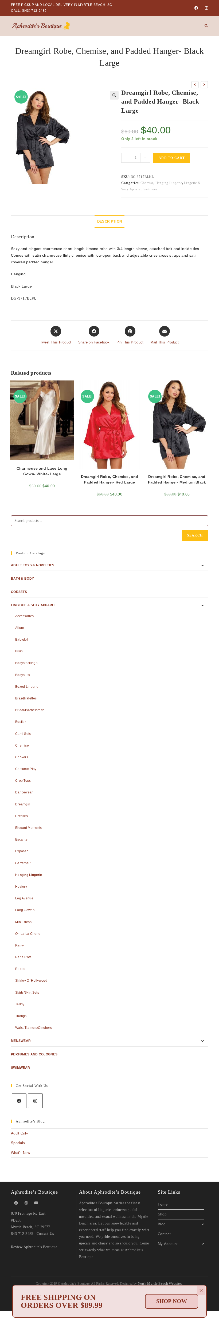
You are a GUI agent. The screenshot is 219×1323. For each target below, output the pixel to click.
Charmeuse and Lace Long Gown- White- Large (42, 471)
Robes (20, 969)
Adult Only (19, 1133)
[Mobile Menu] (204, 26)
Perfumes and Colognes (34, 1054)
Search (195, 535)
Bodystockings (26, 663)
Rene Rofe (23, 957)
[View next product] (204, 84)
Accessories (24, 616)
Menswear (21, 1041)
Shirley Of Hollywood (31, 980)
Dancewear (24, 792)
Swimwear (151, 189)
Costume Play (26, 769)
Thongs (21, 1016)
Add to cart (172, 158)
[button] (114, 95)
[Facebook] (196, 8)
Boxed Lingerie (26, 687)
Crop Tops (23, 781)
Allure (19, 628)
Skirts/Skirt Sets (27, 992)
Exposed (22, 851)
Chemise (147, 183)
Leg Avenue (24, 898)
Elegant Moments (28, 828)
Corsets (19, 592)
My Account (168, 1244)
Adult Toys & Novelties (32, 565)
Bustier (20, 722)
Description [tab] (109, 221)
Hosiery (21, 886)
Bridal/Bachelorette (30, 710)
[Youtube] (36, 1203)
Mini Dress (23, 922)
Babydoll (22, 639)
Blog (161, 1224)
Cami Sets (23, 734)
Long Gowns (24, 910)
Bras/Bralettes (26, 698)
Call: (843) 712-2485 (29, 11)
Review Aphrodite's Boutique (34, 1247)
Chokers (21, 757)
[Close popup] (201, 1290)
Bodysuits (22, 675)
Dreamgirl (22, 804)
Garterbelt (22, 863)
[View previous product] (195, 84)
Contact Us (45, 1234)
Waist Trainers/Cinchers (33, 1028)
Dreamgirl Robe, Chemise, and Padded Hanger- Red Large (109, 479)
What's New (20, 1153)
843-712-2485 (22, 1234)
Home (162, 1204)
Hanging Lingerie (168, 183)
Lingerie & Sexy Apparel (33, 605)
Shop (162, 1214)
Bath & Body (22, 578)
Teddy (20, 1004)
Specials (18, 1143)
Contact (164, 1234)
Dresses (21, 816)
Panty (19, 945)
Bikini (19, 651)
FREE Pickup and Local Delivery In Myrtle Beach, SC (61, 5)
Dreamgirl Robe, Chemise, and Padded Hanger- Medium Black (177, 479)
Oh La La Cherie (28, 934)
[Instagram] (205, 8)
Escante (21, 839)
